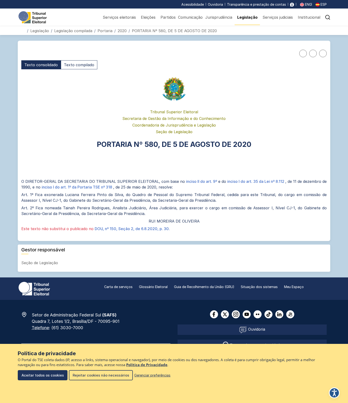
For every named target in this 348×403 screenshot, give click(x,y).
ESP (323, 4)
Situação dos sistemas (259, 287)
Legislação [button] (247, 17)
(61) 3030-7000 (67, 327)
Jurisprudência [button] (218, 17)
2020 (122, 30)
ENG (308, 4)
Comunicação (190, 17)
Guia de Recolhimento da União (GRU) (204, 287)
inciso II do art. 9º (202, 181)
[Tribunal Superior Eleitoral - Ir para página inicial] (33, 17)
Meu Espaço (294, 287)
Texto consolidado (41, 64)
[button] (328, 17)
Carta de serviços (118, 287)
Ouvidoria (215, 4)
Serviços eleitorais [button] (119, 17)
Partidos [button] (168, 17)
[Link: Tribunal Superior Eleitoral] (34, 288)
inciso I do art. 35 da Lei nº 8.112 (256, 181)
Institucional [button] (309, 17)
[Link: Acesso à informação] (292, 4)
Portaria (105, 30)
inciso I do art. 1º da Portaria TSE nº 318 (77, 187)
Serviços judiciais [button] (278, 17)
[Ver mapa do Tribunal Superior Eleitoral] (26, 314)
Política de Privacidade (146, 365)
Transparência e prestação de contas (256, 4)
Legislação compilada (73, 30)
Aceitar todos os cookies (43, 375)
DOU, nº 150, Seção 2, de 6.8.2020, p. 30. (132, 228)
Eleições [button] (148, 17)
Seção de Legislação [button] (40, 262)
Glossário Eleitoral (153, 287)
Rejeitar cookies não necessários (101, 375)
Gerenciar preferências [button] (152, 375)
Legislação (39, 30)
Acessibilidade (192, 4)
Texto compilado (79, 64)
